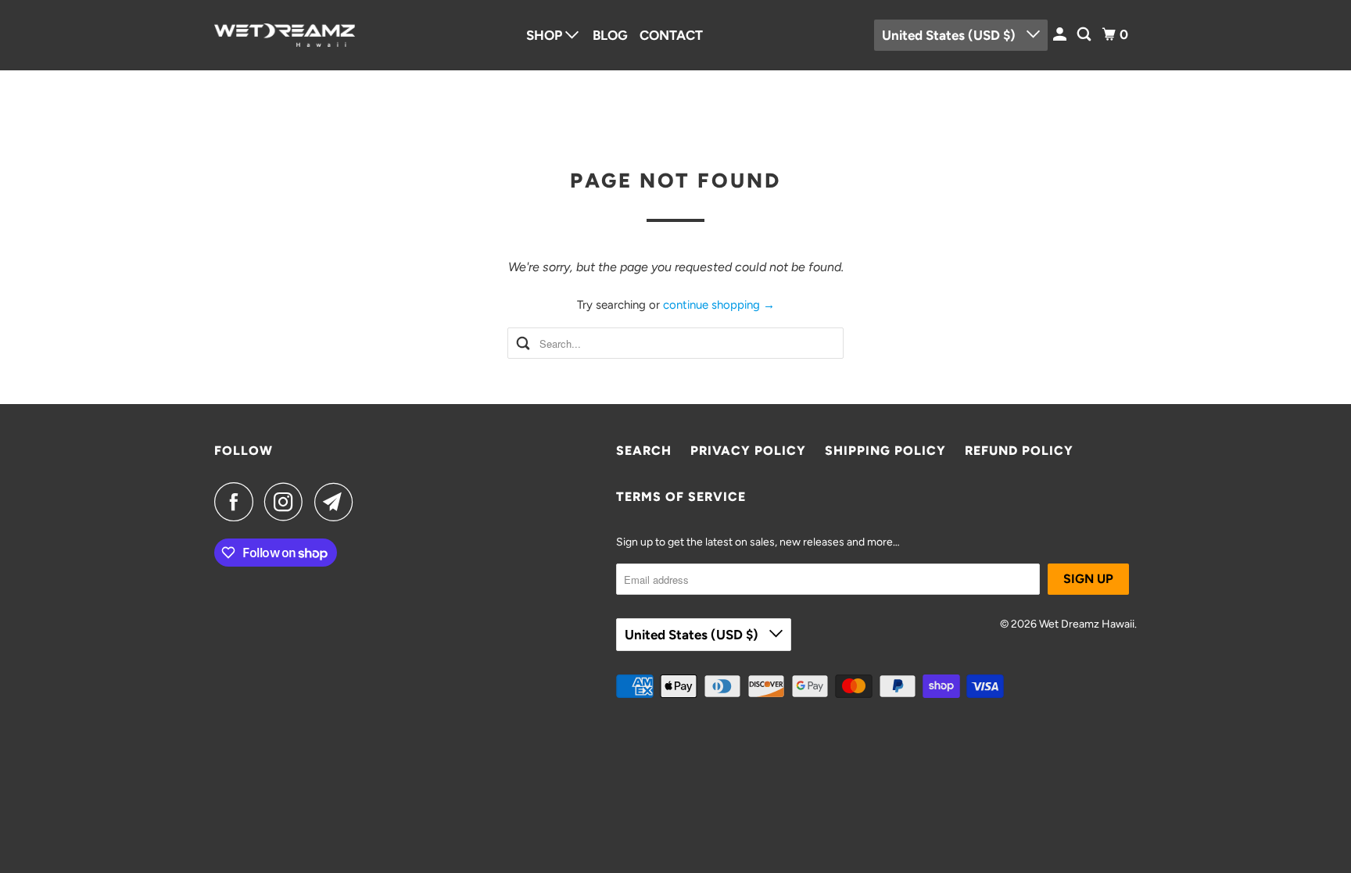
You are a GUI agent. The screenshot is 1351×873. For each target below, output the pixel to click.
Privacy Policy (748, 450)
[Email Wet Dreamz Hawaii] (337, 501)
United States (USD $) (950, 35)
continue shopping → (719, 305)
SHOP (545, 35)
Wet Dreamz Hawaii (1086, 624)
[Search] (1085, 35)
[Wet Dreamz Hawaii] (284, 35)
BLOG (610, 35)
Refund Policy (1019, 450)
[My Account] (1061, 35)
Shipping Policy (885, 450)
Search (644, 450)
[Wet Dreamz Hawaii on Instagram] (287, 501)
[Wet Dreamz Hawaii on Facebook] (237, 501)
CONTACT (671, 35)
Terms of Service (681, 496)
